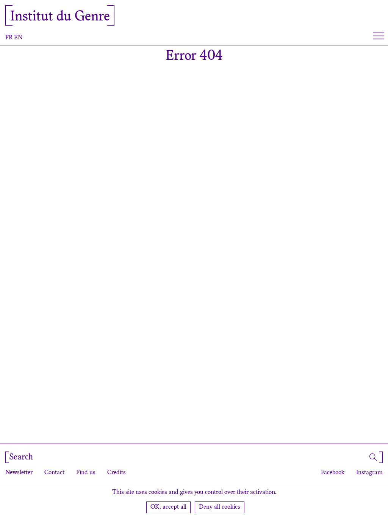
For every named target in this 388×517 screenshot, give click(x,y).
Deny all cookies (219, 507)
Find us (85, 473)
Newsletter (19, 473)
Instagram (369, 473)
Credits (116, 473)
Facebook (332, 473)
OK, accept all (168, 507)
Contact (54, 473)
